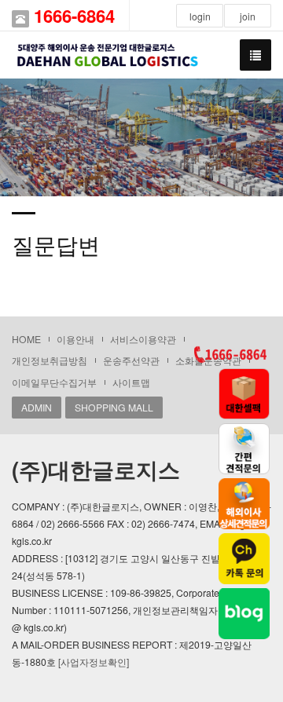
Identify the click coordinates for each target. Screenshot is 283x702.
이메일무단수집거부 (54, 382)
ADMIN (36, 407)
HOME (26, 339)
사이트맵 (131, 382)
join (247, 16)
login (200, 16)
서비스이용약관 (143, 339)
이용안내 (75, 339)
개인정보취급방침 (49, 360)
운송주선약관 (131, 360)
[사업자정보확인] (93, 661)
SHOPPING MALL (114, 407)
